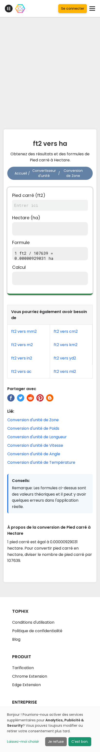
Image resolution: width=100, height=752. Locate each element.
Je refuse (56, 741)
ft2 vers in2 (21, 358)
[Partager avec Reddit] (30, 398)
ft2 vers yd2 (65, 358)
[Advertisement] (50, 72)
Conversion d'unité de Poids (33, 428)
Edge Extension (26, 685)
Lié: (10, 411)
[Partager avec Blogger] (49, 398)
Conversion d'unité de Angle (33, 454)
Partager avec (21, 389)
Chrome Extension (29, 676)
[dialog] (50, 729)
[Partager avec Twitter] (20, 398)
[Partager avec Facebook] (11, 398)
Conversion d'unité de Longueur (37, 437)
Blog (16, 639)
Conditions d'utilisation (33, 622)
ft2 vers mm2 (24, 331)
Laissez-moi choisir (23, 741)
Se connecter (72, 8)
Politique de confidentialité (37, 631)
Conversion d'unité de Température (41, 462)
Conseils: (21, 480)
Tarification (23, 668)
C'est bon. (79, 741)
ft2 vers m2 (22, 345)
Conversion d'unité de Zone (33, 420)
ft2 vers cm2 (66, 331)
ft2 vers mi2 (65, 371)
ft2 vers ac (21, 371)
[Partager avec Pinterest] (40, 398)
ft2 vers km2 (65, 345)
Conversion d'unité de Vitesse (35, 445)
